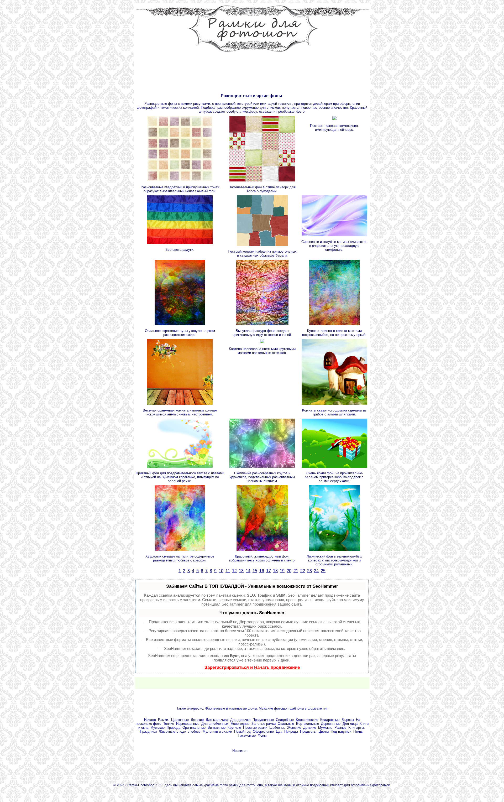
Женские (294, 728)
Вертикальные (307, 724)
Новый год (242, 731)
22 (302, 571)
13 (241, 571)
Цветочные (180, 720)
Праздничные (263, 720)
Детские (197, 720)
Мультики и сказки (217, 731)
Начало (150, 720)
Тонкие (168, 724)
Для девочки (240, 720)
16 (261, 571)
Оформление (263, 731)
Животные (167, 731)
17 (268, 571)
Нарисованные (187, 724)
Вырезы (348, 720)
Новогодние (240, 724)
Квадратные (329, 720)
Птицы (358, 731)
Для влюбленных (215, 724)
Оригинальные (194, 728)
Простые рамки (255, 728)
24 (316, 571)
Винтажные (216, 728)
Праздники (148, 731)
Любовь (194, 731)
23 (309, 571)
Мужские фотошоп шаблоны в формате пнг (293, 708)
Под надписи (341, 731)
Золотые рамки (263, 724)
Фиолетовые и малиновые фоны (231, 708)
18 (275, 571)
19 (282, 571)
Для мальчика (217, 720)
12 (234, 571)
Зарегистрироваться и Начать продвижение (252, 667)
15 (255, 571)
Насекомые (247, 735)
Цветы (323, 731)
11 (227, 571)
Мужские (157, 728)
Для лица (350, 724)
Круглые (234, 728)
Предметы (308, 731)
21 (295, 571)
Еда (279, 731)
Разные (340, 728)
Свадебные (285, 720)
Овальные (286, 724)
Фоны (262, 735)
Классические (307, 720)
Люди (181, 731)
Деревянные (330, 724)
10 (221, 571)
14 (248, 571)
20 (289, 571)
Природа (173, 728)
